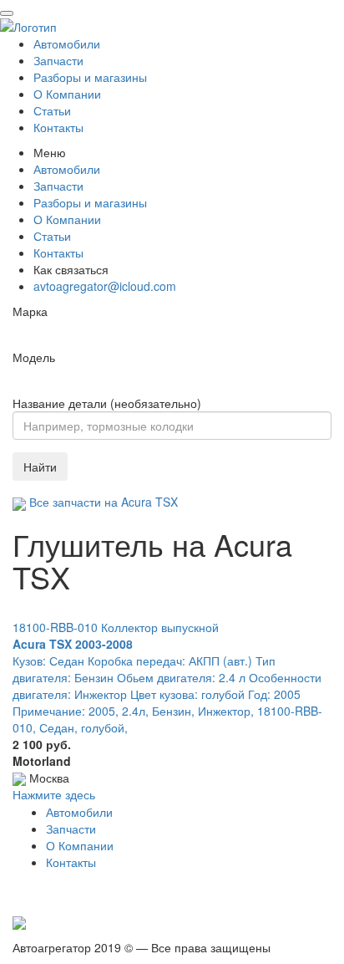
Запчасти (58, 60)
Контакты (58, 127)
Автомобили (66, 43)
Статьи (52, 110)
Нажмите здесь (54, 794)
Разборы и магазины (90, 77)
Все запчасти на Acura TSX (102, 501)
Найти (40, 466)
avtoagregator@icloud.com (104, 286)
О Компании (67, 93)
